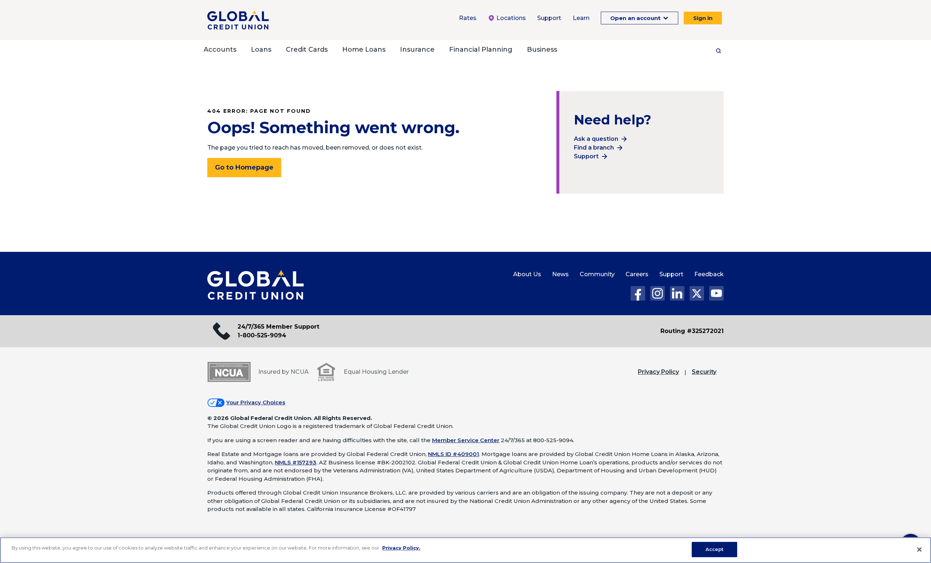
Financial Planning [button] (480, 49)
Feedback (709, 274)
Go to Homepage (244, 167)
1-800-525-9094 (261, 335)
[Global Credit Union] (238, 20)
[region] (465, 550)
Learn (581, 18)
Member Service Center (465, 440)
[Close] (919, 550)
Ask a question (596, 138)
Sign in (702, 18)
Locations (510, 18)
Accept (715, 549)
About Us (527, 274)
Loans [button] (261, 49)
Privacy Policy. (401, 548)
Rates (467, 18)
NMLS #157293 (295, 462)
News (560, 274)
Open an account (636, 18)
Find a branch (594, 147)
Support (549, 18)
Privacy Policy (658, 371)
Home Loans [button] (363, 49)
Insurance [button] (417, 49)
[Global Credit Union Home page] (255, 285)
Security (704, 371)
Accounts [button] (220, 49)
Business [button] (542, 49)
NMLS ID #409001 (453, 454)
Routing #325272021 (692, 331)
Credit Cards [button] (307, 49)
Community (597, 274)
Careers (637, 274)
